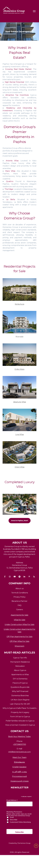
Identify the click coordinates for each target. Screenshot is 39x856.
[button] (20, 520)
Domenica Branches (20, 696)
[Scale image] (19, 504)
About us (19, 588)
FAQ (19, 605)
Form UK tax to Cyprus (20, 717)
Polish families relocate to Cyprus (20, 721)
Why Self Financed (20, 691)
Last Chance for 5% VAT (20, 704)
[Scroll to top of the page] (36, 845)
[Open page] (19, 289)
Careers (19, 610)
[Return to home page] (14, 11)
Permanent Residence (20, 662)
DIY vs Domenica (20, 679)
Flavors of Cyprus (20, 683)
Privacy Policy (19, 597)
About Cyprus (20, 670)
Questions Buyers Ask (20, 687)
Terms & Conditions (19, 593)
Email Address (12, 800)
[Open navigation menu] (34, 11)
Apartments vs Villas (20, 675)
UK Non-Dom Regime (20, 700)
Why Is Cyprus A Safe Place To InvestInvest (20, 708)
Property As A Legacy (20, 712)
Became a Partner (19, 601)
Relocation (20, 666)
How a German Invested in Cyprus (20, 725)
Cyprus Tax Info (20, 658)
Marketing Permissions (14, 812)
